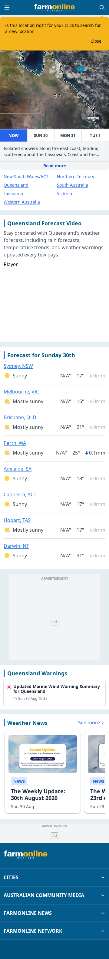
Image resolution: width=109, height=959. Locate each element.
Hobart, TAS (17, 520)
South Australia (72, 185)
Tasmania (13, 193)
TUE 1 (95, 135)
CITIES (11, 877)
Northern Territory (75, 176)
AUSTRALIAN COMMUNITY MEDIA (44, 895)
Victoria (64, 193)
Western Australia (22, 202)
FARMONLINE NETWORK (33, 931)
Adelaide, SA (17, 468)
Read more (54, 165)
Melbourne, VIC (21, 391)
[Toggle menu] (7, 8)
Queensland (16, 185)
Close (96, 41)
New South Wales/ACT (26, 176)
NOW (13, 135)
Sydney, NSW (18, 366)
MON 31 (67, 135)
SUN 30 (41, 135)
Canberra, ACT (20, 494)
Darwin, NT (16, 545)
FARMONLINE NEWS (28, 913)
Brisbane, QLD (20, 417)
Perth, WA (15, 443)
